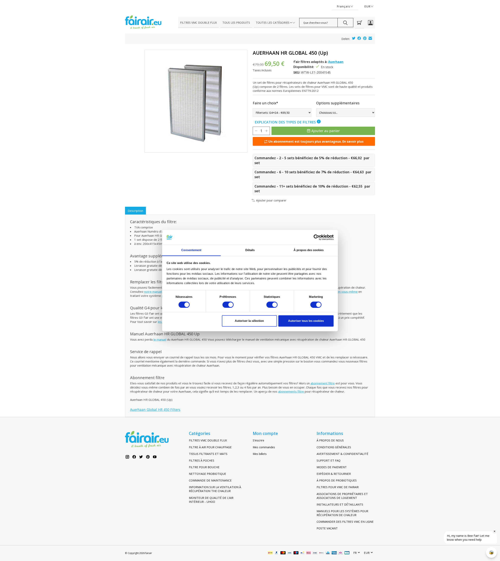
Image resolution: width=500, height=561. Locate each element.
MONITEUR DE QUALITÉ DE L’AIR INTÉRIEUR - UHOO (211, 500)
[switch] (228, 305)
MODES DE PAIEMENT (332, 467)
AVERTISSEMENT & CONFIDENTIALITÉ (342, 454)
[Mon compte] (370, 22)
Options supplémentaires (338, 103)
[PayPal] (276, 553)
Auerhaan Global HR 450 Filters (155, 409)
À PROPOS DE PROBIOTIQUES (337, 480)
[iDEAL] (270, 553)
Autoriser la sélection (249, 321)
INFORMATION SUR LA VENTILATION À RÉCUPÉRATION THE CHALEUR (215, 489)
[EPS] (340, 553)
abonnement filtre (323, 383)
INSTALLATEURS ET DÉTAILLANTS (340, 504)
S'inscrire (258, 440)
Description (135, 211)
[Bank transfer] (315, 553)
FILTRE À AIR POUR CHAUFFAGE (210, 447)
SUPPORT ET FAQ (328, 460)
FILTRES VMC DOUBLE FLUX (198, 22)
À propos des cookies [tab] (309, 250)
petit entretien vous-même (339, 291)
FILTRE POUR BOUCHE (204, 467)
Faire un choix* (265, 103)
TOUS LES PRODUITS (236, 22)
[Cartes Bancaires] (347, 553)
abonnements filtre (291, 391)
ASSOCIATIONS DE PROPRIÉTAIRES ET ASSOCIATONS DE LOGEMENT (342, 496)
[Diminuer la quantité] (256, 131)
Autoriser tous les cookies (306, 321)
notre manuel (153, 291)
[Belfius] (321, 553)
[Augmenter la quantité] (266, 131)
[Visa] (289, 553)
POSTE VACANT (327, 528)
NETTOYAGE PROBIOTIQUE (207, 474)
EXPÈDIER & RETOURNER (334, 474)
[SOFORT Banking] (308, 553)
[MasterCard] (283, 553)
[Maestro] (296, 553)
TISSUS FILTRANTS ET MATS (208, 454)
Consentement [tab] (191, 250)
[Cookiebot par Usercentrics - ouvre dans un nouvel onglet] (316, 237)
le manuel (160, 339)
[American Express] (334, 553)
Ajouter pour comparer (271, 200)
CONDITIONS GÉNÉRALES (334, 447)
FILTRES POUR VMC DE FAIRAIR (338, 487)
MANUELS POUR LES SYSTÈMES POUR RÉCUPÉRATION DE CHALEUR (342, 513)
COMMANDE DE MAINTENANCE (210, 480)
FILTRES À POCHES (201, 460)
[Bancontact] (302, 553)
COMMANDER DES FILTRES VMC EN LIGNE (345, 521)
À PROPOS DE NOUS (330, 440)
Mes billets (260, 454)
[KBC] (327, 553)
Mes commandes (264, 447)
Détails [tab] (250, 250)
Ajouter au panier (325, 130)
